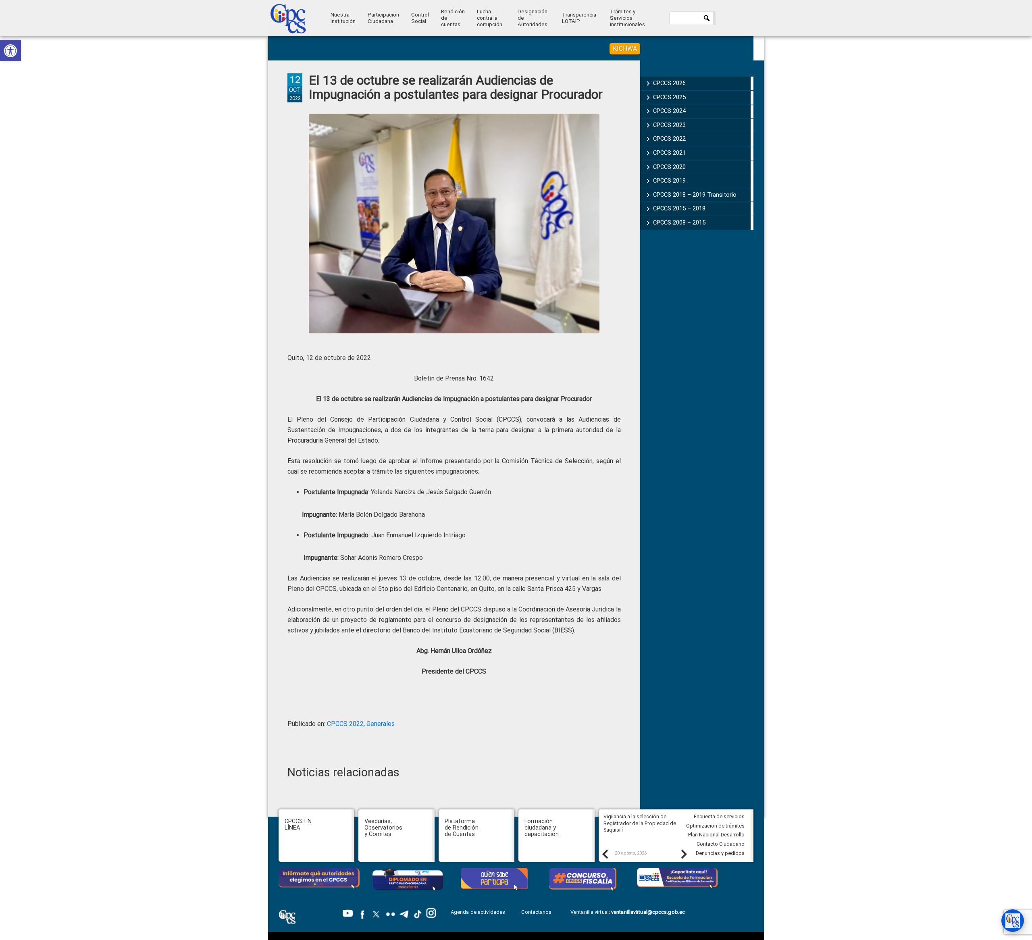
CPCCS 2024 (669, 110)
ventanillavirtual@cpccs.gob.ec (648, 912)
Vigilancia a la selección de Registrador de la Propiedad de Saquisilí (639, 823)
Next (684, 854)
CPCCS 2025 (669, 97)
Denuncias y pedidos (720, 853)
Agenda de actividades (478, 912)
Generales (380, 724)
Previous (605, 854)
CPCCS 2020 (669, 167)
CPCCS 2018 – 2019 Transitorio (695, 194)
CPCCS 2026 (669, 83)
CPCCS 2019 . (671, 180)
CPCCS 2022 (345, 724)
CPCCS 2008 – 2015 (679, 222)
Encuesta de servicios (719, 816)
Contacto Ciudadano (721, 844)
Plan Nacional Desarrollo (716, 835)
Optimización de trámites (715, 826)
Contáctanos (537, 912)
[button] (10, 50)
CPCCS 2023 (669, 125)
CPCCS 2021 (669, 152)
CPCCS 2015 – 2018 (679, 208)
